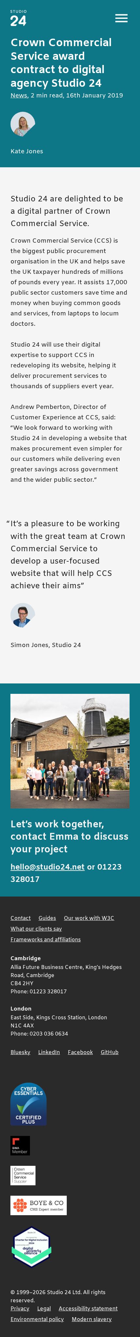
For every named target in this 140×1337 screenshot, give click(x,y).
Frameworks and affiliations (45, 939)
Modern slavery (92, 1319)
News (18, 96)
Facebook (80, 1052)
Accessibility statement (88, 1308)
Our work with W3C (89, 918)
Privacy (19, 1308)
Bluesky (20, 1052)
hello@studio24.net (47, 867)
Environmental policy (37, 1319)
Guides (47, 918)
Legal (44, 1308)
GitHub (110, 1052)
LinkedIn (49, 1052)
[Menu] (121, 18)
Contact (20, 918)
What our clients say (36, 929)
